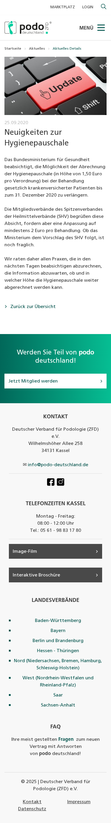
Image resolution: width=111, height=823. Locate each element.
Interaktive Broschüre (36, 575)
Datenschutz (32, 809)
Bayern (58, 630)
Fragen (66, 739)
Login (87, 7)
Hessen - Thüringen (58, 651)
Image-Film (25, 551)
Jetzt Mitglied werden (33, 381)
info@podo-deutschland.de (58, 465)
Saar (58, 695)
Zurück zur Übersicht (32, 306)
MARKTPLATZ (62, 7)
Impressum (79, 802)
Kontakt (32, 802)
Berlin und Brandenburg (58, 641)
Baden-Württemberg (58, 620)
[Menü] (101, 28)
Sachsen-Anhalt (58, 705)
